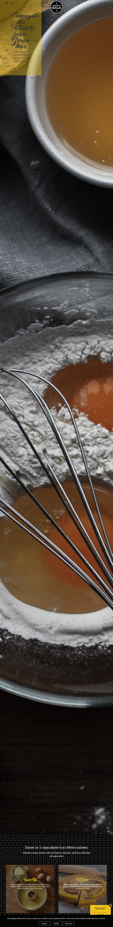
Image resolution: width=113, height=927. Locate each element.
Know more (68, 923)
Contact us (100, 914)
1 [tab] (106, 831)
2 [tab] (108, 831)
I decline (56, 923)
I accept (44, 923)
